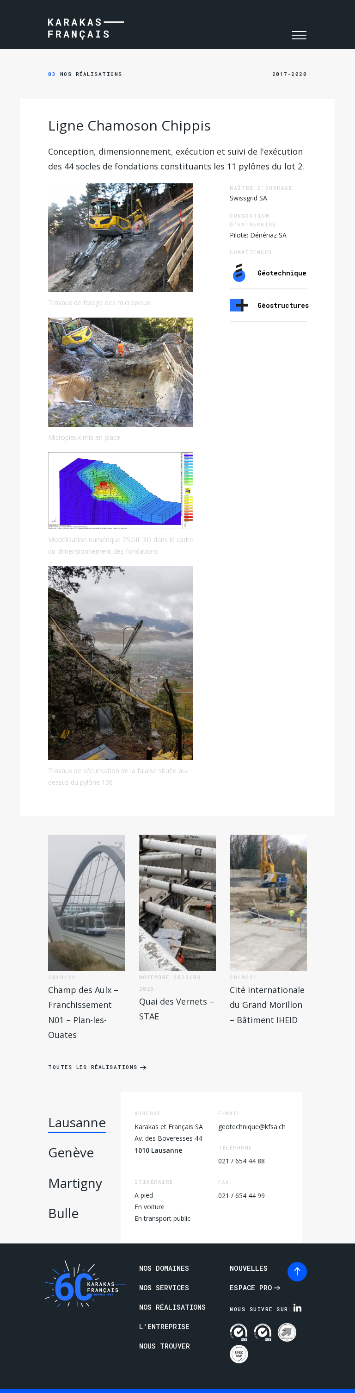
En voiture (150, 1206)
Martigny (75, 1183)
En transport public (162, 1218)
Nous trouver (164, 1345)
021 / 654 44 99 (241, 1195)
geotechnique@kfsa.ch (252, 1126)
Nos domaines (164, 1268)
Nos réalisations (85, 73)
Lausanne (77, 1122)
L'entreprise (164, 1326)
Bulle (63, 1213)
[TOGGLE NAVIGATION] (299, 35)
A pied (144, 1195)
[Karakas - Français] (86, 30)
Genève (71, 1152)
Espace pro (251, 1287)
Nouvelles (249, 1268)
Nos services (164, 1287)
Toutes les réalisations (93, 1066)
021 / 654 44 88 (241, 1160)
